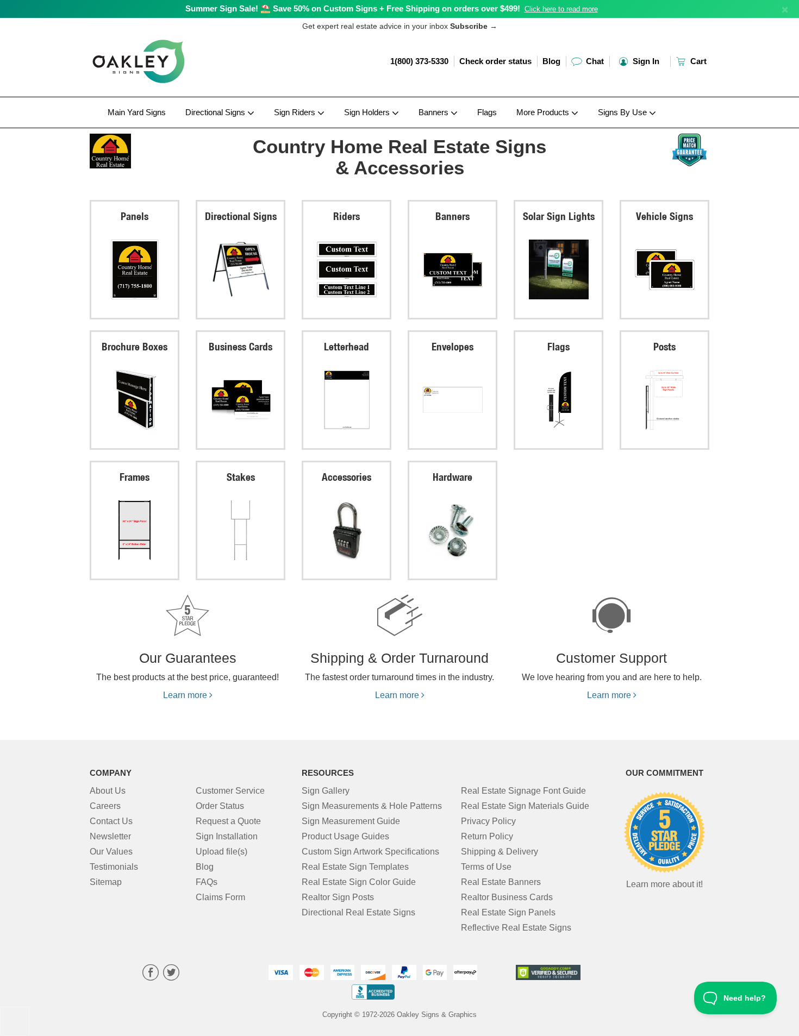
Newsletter (110, 836)
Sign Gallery (325, 790)
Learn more (186, 695)
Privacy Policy (488, 821)
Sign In (645, 61)
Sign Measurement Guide (351, 821)
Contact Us (111, 821)
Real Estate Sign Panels (508, 912)
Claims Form (220, 897)
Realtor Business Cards (507, 897)
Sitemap (106, 882)
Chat (594, 61)
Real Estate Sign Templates (355, 866)
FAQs (206, 882)
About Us (108, 790)
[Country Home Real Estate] (161, 148)
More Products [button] (543, 112)
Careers (105, 806)
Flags (487, 112)
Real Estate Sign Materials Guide (525, 806)
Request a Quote (228, 821)
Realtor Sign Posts (338, 897)
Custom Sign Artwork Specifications (370, 851)
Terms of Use (486, 866)
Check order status (495, 61)
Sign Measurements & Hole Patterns (372, 806)
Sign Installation (227, 836)
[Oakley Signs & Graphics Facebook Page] (150, 974)
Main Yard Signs (137, 112)
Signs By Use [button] (623, 112)
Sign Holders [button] (368, 112)
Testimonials (114, 866)
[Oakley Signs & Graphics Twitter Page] (171, 974)
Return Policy (487, 836)
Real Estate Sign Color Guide (359, 882)
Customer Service (230, 790)
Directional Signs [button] (216, 112)
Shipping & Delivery (499, 851)
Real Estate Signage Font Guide (523, 790)
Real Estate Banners (501, 882)
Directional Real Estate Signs (358, 912)
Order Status (220, 806)
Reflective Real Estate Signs (516, 927)
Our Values (111, 851)
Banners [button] (435, 112)
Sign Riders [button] (295, 112)
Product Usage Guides (345, 836)
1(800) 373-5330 (419, 61)
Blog (551, 61)
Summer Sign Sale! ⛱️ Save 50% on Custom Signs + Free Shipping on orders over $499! (352, 8)
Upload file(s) (221, 851)
